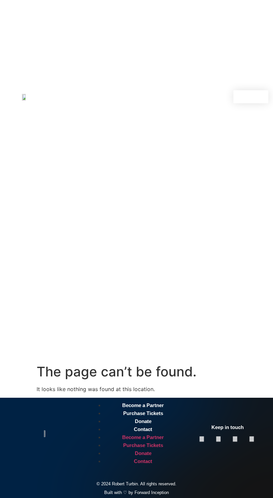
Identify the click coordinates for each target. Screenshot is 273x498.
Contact (143, 429)
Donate (143, 421)
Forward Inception (152, 492)
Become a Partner (143, 405)
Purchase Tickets (143, 413)
